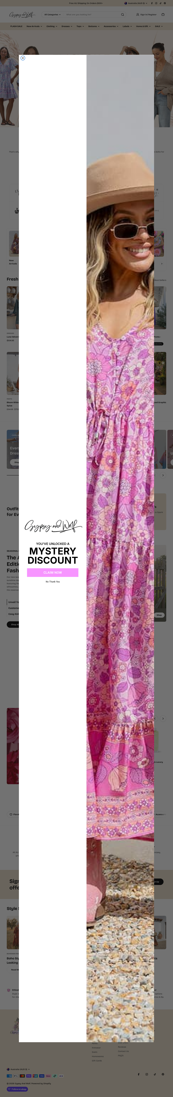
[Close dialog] (23, 58)
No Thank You (53, 581)
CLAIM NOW (53, 572)
